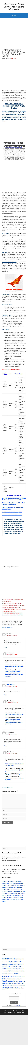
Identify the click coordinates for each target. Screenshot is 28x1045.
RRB (8, 981)
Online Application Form (15, 607)
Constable (20, 964)
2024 (5, 603)
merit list (11, 971)
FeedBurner (18, 1005)
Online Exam (21, 976)
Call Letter (11, 964)
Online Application (8, 973)
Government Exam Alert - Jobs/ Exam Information (14, 7)
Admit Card (13, 959)
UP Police (12, 985)
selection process (15, 981)
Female (9, 968)
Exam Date (15, 966)
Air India (9, 603)
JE (11, 968)
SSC (22, 981)
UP (3, 985)
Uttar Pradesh (15, 988)
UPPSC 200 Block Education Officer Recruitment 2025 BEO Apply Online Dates (12, 899)
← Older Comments (7, 627)
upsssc (8, 988)
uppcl (8, 985)
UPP (5, 985)
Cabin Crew (5, 607)
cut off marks (7, 966)
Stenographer (8, 983)
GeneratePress (20, 1012)
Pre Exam (4, 978)
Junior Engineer (17, 968)
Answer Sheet (5, 962)
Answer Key (20, 959)
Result (4, 981)
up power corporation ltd (19, 985)
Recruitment (13, 978)
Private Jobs (19, 599)
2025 (8, 959)
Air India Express (13, 605)
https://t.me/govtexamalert (12, 671)
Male (6, 971)
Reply (5, 647)
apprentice (4, 964)
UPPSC (4, 988)
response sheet (18, 978)
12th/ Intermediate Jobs (10, 599)
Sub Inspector (14, 983)
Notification (16, 971)
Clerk (15, 964)
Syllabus (20, 983)
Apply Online (21, 605)
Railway (8, 978)
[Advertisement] (14, 34)
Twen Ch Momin (10, 684)
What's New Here (6, 601)
